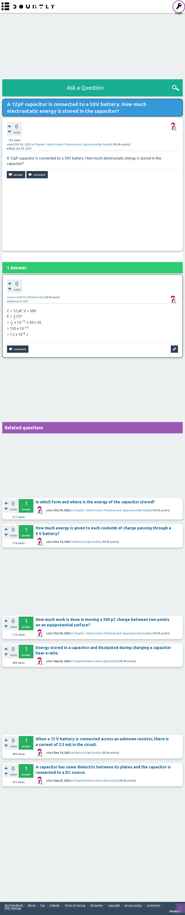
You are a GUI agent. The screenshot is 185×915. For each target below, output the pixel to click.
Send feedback (14, 905)
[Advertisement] (92, 45)
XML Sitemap (13, 908)
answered (12, 297)
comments (153, 905)
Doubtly (147, 510)
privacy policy (133, 905)
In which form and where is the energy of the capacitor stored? (95, 502)
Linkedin (54, 905)
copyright (114, 905)
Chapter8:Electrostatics (89, 661)
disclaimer (96, 905)
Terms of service (75, 905)
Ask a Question (85, 88)
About (32, 905)
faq (42, 905)
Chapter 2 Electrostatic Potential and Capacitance (66, 144)
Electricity (80, 541)
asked (10, 144)
